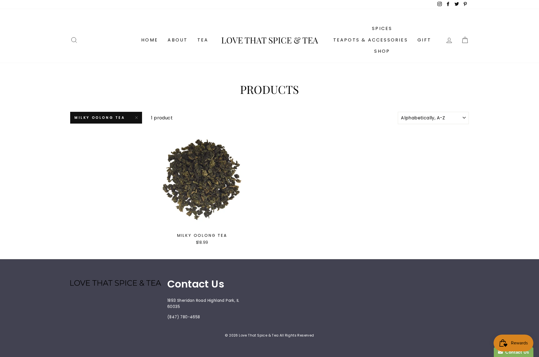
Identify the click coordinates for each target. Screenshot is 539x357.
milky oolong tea (99, 117)
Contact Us (516, 352)
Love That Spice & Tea (269, 40)
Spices (382, 28)
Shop (382, 51)
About (178, 40)
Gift (424, 40)
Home (149, 40)
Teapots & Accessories (370, 40)
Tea (203, 40)
